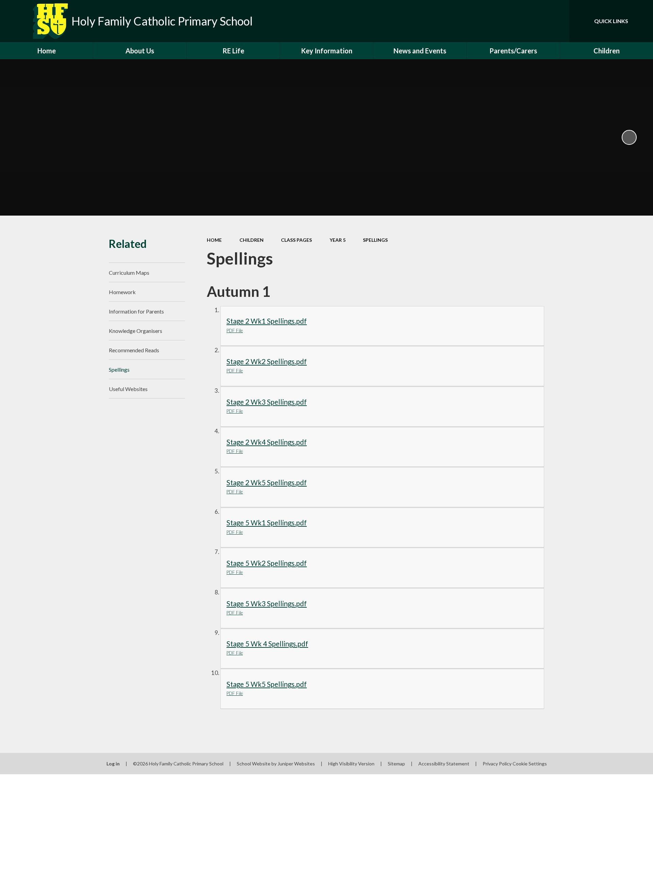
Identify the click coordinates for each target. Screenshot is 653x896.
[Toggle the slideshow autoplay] (629, 137)
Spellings (375, 240)
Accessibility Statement (443, 763)
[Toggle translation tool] (534, 21)
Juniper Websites (296, 763)
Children (251, 240)
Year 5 (338, 240)
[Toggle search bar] (557, 21)
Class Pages (296, 240)
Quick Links (611, 21)
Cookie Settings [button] (530, 763)
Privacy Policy (497, 763)
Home (214, 240)
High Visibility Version (351, 763)
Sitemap (396, 763)
